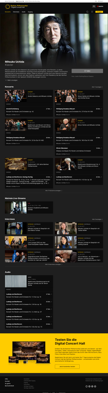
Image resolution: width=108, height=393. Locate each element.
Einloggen (99, 11)
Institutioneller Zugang (29, 380)
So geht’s (8, 383)
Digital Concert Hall (20, 1)
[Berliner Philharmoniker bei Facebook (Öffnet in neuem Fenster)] (89, 386)
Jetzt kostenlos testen (67, 366)
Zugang (30, 12)
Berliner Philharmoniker (10, 1)
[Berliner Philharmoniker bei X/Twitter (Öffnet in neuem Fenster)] (92, 386)
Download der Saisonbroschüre (94, 379)
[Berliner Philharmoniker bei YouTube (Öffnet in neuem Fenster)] (87, 386)
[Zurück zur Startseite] (16, 6)
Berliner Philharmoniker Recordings (32, 1)
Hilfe (96, 1)
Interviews (16, 12)
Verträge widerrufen (29, 388)
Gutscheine (27, 384)
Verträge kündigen (28, 386)
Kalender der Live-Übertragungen (94, 380)
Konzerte (8, 12)
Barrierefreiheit (9, 386)
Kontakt (7, 381)
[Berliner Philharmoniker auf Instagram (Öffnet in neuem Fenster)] (95, 386)
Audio (23, 12)
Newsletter (26, 379)
